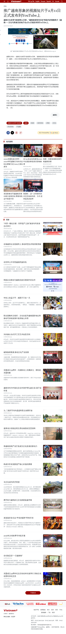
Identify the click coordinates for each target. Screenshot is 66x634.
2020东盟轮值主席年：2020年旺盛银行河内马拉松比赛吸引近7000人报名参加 (13, 163)
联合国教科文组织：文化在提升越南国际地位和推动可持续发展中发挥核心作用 (22, 317)
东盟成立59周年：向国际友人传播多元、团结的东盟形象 (22, 371)
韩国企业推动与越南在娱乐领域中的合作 (19, 280)
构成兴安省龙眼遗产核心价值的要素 (18, 464)
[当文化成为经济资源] (52, 487)
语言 (56, 610)
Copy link (20, 132)
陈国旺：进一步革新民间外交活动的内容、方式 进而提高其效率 (32, 196)
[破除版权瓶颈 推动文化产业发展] (52, 357)
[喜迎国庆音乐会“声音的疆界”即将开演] (52, 523)
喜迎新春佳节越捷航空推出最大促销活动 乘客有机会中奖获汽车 (13, 196)
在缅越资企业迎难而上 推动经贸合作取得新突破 (22, 244)
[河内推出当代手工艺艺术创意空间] (52, 339)
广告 (49, 612)
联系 (53, 612)
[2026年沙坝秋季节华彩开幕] (52, 540)
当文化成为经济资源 (12, 482)
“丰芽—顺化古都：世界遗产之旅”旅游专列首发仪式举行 (22, 224)
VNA (60, 610)
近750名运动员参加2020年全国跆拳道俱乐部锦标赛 (32, 161)
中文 (53, 1)
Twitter (12, 132)
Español (49, 1)
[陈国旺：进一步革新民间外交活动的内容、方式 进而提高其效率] (33, 185)
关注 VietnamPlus (44, 132)
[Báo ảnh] (44, 604)
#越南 (26, 123)
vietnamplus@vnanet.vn (44, 624)
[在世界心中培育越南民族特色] (52, 267)
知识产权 (36, 610)
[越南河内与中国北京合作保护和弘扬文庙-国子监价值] (52, 393)
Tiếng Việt (31, 1)
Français (43, 1)
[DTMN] (32, 604)
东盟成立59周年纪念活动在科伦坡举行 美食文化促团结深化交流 (22, 574)
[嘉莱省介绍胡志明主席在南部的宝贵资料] (52, 433)
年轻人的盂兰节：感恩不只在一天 (17, 298)
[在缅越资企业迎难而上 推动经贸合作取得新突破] (52, 249)
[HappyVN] (55, 604)
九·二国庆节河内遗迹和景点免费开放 (18, 411)
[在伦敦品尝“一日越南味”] (52, 560)
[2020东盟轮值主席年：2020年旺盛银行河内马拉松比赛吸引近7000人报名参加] (13, 150)
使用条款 (43, 610)
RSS (48, 610)
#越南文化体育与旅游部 (14, 123)
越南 (19, 126)
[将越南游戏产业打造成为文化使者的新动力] (52, 451)
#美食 (48, 123)
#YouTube (10, 126)
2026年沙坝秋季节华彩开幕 (14, 536)
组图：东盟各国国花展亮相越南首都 (52, 160)
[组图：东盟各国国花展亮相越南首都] (52, 150)
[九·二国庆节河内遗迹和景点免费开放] (52, 415)
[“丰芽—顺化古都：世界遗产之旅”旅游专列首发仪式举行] (52, 228)
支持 (52, 610)
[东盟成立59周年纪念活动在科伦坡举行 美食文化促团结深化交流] (52, 578)
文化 (5, 6)
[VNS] (10, 604)
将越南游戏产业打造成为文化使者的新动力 (20, 446)
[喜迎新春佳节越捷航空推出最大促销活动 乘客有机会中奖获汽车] (13, 185)
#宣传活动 (40, 123)
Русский (57, 1)
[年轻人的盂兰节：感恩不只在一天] (52, 302)
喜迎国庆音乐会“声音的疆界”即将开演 (18, 518)
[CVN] (21, 604)
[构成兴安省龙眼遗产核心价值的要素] (52, 469)
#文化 (54, 123)
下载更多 (33, 593)
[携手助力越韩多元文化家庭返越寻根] (52, 505)
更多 (7, 220)
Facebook (8, 132)
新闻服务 (43, 612)
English (37, 1)
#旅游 (32, 123)
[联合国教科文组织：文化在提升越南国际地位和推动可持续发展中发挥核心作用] (52, 320)
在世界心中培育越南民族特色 (15, 262)
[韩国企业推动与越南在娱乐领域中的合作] (52, 285)
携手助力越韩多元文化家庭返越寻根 (18, 500)
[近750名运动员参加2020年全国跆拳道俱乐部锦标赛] (33, 150)
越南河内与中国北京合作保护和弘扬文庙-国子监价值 (22, 389)
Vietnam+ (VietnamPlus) (16, 1)
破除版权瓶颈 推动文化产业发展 (16, 352)
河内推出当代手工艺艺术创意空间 (17, 334)
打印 (16, 132)
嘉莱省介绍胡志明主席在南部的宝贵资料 (19, 428)
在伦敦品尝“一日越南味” (13, 556)
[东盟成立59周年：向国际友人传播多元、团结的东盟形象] (52, 375)
